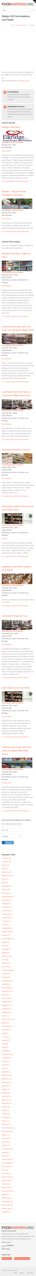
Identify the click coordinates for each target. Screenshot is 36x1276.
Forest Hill (6, 967)
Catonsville (6, 900)
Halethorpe (6, 1009)
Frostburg (6, 977)
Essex (5, 960)
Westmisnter (7, 1205)
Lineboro (6, 1061)
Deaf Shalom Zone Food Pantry (16, 688)
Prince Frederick (8, 1128)
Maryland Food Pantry (22, 25)
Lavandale (6, 1051)
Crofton (5, 925)
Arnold (5, 868)
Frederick (6, 974)
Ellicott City (7, 956)
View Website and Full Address (12, 142)
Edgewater (6, 949)
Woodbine (6, 1212)
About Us (22, 1273)
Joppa (5, 1033)
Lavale (5, 1047)
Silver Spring (7, 1163)
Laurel (5, 1044)
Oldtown (5, 1110)
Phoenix (5, 1121)
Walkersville (7, 1198)
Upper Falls (7, 1187)
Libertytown (7, 1058)
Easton (5, 946)
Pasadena (6, 1117)
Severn (5, 1156)
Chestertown (7, 907)
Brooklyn (6, 889)
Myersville (6, 1100)
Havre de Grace (8, 1019)
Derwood (6, 935)
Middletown (6, 1079)
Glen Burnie (7, 991)
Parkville (6, 1114)
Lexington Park (8, 1054)
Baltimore (6, 872)
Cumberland (7, 928)
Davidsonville (7, 932)
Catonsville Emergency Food (14, 616)
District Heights (8, 939)
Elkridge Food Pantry (11, 127)
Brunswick (6, 893)
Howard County (24, 81)
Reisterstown (7, 1131)
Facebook (5, 1246)
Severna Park (7, 1159)
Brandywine (7, 886)
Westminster (7, 1201)
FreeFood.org (6, 1258)
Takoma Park (7, 1177)
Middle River (7, 1075)
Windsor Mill (7, 1208)
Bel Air (5, 879)
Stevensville (7, 1166)
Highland (6, 1023)
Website (8, 151)
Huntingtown (7, 1026)
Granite (5, 995)
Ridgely (5, 1135)
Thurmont (6, 1184)
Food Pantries (18, 5)
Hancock (6, 1016)
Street (5, 1170)
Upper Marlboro (8, 1191)
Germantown (7, 988)
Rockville (6, 1142)
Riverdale (6, 1138)
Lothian (5, 1065)
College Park (7, 917)
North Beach (7, 1103)
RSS (3, 1246)
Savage (5, 1152)
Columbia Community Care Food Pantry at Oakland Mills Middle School (16, 750)
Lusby (5, 1068)
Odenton (6, 1107)
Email (3, 151)
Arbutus (5, 865)
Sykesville (6, 1173)
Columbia (6, 921)
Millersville (6, 1082)
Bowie (5, 882)
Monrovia (6, 1093)
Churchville (6, 910)
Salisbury (6, 1145)
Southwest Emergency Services (16, 449)
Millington (6, 1086)
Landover (6, 1040)
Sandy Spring (7, 1149)
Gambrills (6, 984)
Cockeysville (7, 914)
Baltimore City (7, 875)
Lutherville (6, 1072)
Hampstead (6, 1012)
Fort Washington (8, 970)
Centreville (6, 903)
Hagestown (6, 1005)
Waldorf (5, 1194)
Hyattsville (6, 1030)
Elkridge (5, 953)
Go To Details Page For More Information (15, 181)
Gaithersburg (7, 981)
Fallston (5, 963)
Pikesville (6, 1124)
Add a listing (6, 1249)
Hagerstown (7, 1002)
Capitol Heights (8, 896)
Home (13, 25)
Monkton (6, 1089)
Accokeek (6, 858)
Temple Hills (7, 1180)
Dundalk (5, 942)
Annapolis (6, 861)
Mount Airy (6, 1096)
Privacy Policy (6, 1242)
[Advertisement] (18, 47)
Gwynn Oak (7, 998)
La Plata (5, 1037)
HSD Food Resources (22, 1258)
